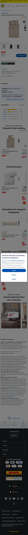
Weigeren (14, 279)
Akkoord (14, 270)
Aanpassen (14, 274)
